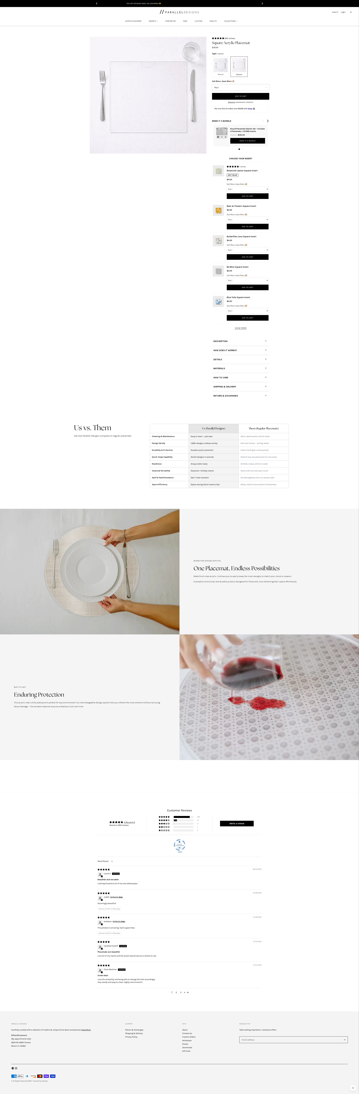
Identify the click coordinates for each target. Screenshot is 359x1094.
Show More (241, 328)
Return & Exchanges (134, 1030)
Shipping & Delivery (134, 1033)
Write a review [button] (237, 823)
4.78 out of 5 (129, 822)
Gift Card (186, 1051)
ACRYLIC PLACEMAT (133, 21)
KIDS (185, 21)
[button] (218, 38)
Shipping (231, 102)
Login (343, 12)
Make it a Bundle (248, 141)
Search (335, 12)
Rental (185, 1044)
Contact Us (187, 1033)
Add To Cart (247, 196)
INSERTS (152, 21)
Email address (247, 1036)
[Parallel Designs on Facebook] (13, 1069)
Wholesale (187, 1040)
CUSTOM (198, 21)
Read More (86, 1030)
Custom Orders (188, 1037)
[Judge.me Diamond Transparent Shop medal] (179, 845)
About (184, 1030)
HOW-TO (213, 21)
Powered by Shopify (40, 1081)
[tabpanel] (240, 135)
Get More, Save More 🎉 (223, 81)
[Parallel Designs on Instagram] (16, 1069)
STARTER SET (170, 21)
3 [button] (180, 992)
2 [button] (176, 992)
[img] (104, 869)
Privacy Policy (131, 1037)
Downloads (187, 1047)
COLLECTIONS (230, 21)
